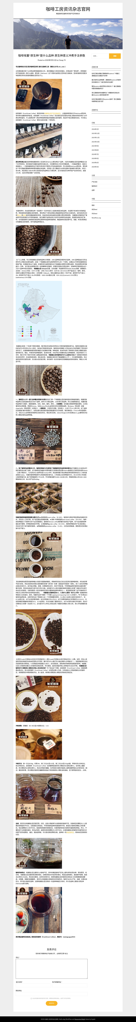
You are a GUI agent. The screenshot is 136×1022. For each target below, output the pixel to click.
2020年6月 (95, 162)
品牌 (93, 190)
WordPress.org (96, 218)
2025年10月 (95, 142)
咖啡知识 (94, 186)
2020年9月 (95, 158)
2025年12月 (95, 133)
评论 (18, 957)
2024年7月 (95, 154)
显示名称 (19, 982)
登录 (93, 205)
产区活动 (94, 182)
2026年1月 (95, 129)
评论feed (94, 213)
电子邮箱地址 (57, 982)
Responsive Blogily (80, 1019)
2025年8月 (95, 150)
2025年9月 (95, 146)
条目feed (94, 209)
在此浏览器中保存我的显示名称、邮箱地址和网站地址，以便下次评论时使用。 (52, 998)
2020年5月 (95, 167)
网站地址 (19, 990)
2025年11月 (95, 137)
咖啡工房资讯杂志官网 (68, 9)
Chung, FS (62, 60)
